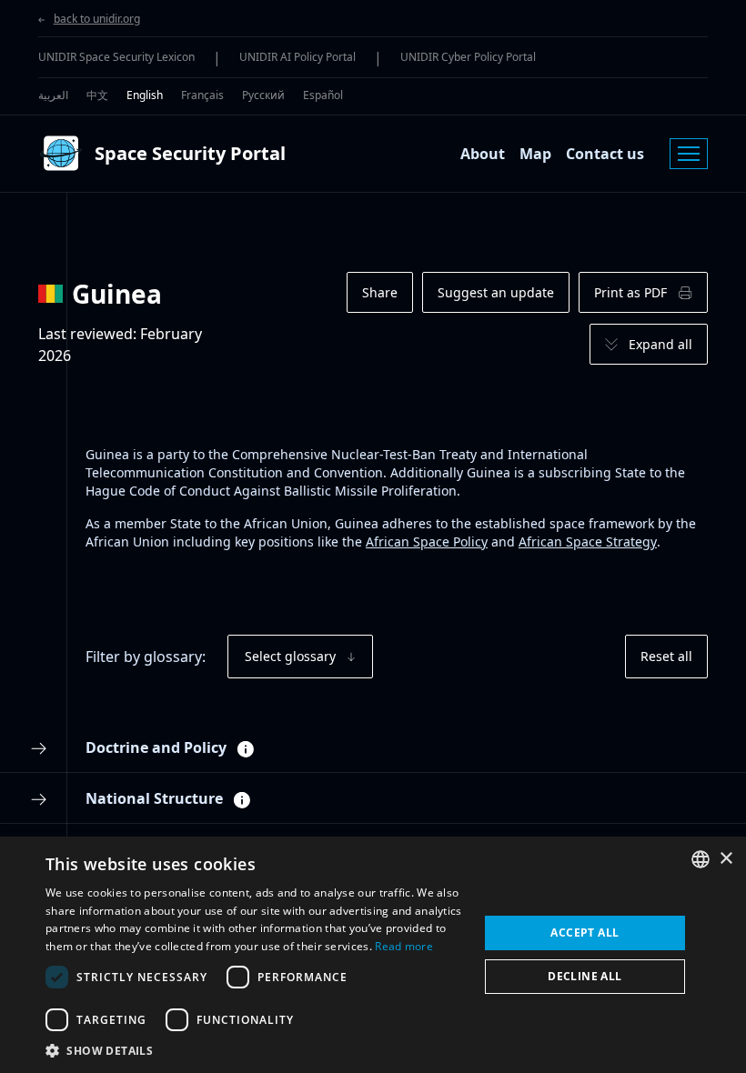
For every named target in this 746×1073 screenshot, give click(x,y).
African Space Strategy (588, 541)
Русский (263, 95)
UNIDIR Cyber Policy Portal (468, 57)
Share (380, 292)
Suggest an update (496, 292)
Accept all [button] (584, 932)
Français (202, 95)
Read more (404, 946)
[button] (255, 1050)
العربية (53, 95)
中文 (97, 95)
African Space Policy (427, 541)
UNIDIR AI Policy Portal (297, 57)
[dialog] (373, 955)
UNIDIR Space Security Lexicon (116, 57)
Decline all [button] (584, 976)
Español (323, 95)
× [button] (725, 859)
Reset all (666, 656)
